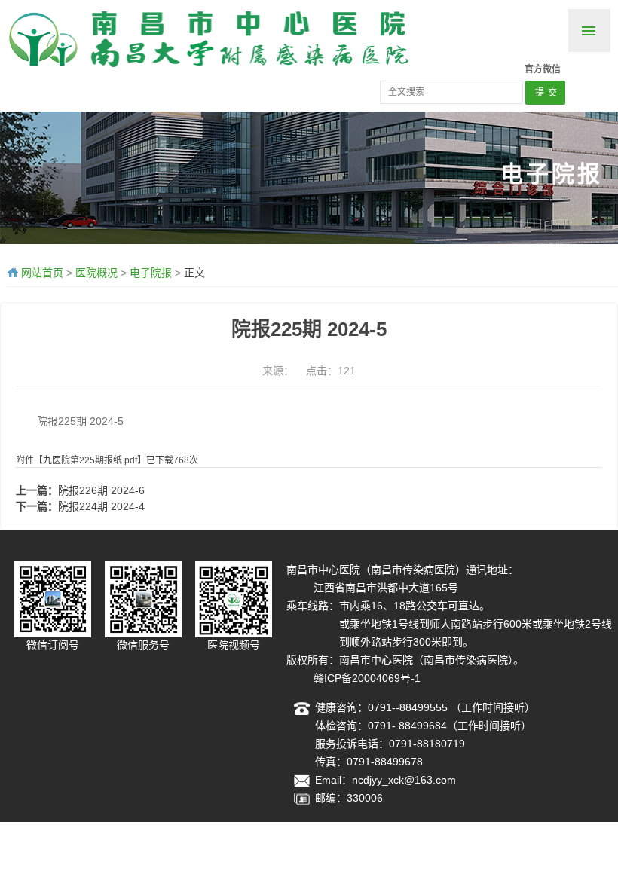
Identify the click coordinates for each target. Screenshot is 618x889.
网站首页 (42, 273)
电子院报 (151, 273)
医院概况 (96, 273)
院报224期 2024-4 (101, 506)
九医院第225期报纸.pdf (90, 460)
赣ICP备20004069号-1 (367, 678)
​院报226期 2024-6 (101, 490)
